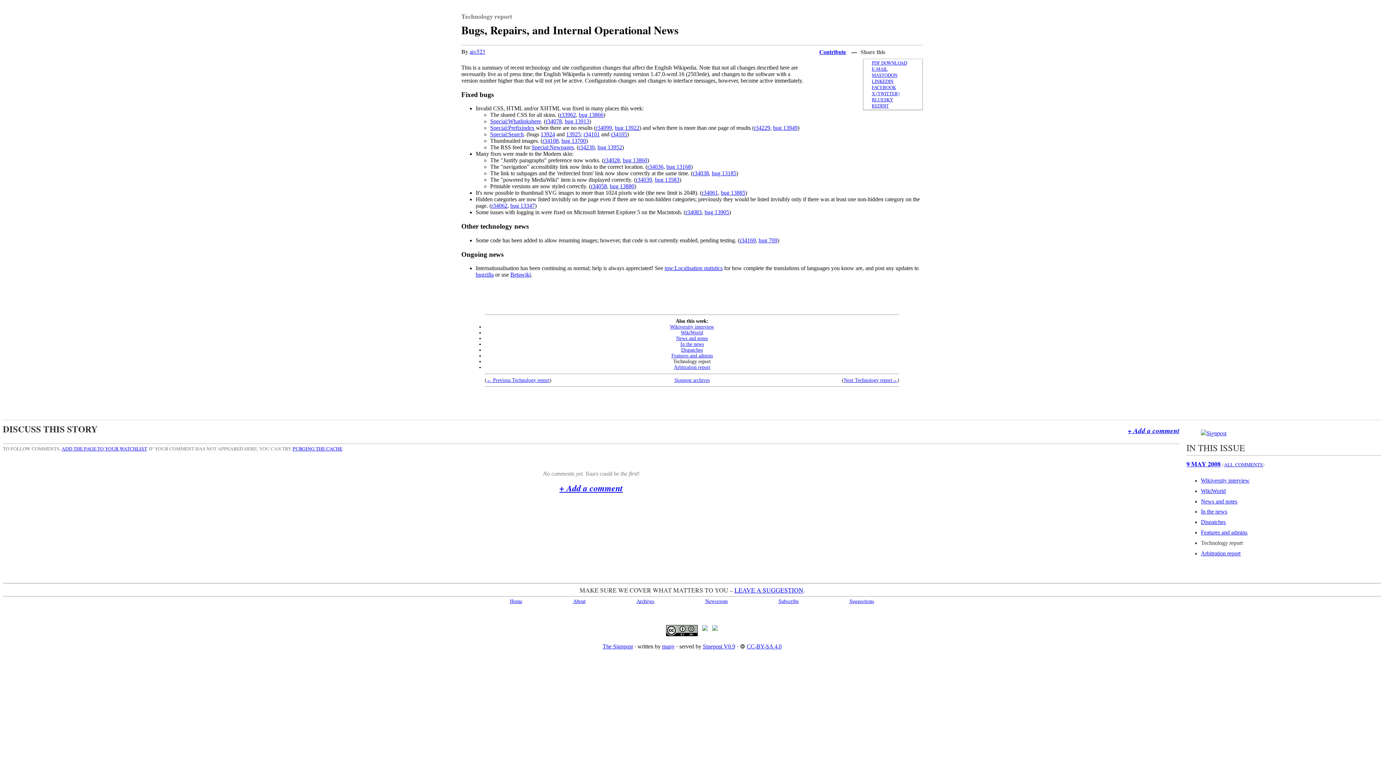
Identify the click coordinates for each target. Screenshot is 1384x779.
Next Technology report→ (870, 380)
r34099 (604, 128)
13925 (573, 134)
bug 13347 (522, 206)
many (668, 646)
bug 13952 (610, 147)
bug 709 (768, 240)
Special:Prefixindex (512, 128)
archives (692, 380)
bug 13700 (574, 141)
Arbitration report (692, 367)
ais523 (477, 51)
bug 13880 (622, 186)
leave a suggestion (769, 590)
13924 (548, 134)
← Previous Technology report (518, 380)
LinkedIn (882, 81)
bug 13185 (724, 173)
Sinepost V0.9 (719, 646)
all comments (1243, 464)
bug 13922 (627, 128)
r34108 (550, 141)
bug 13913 (577, 121)
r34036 (655, 167)
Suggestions (862, 601)
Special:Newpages (553, 147)
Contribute (832, 52)
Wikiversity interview (692, 327)
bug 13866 (591, 115)
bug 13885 (733, 193)
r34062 (499, 206)
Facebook (884, 87)
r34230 (586, 147)
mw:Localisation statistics (694, 268)
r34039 (644, 180)
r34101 (592, 134)
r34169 (748, 240)
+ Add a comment (1153, 430)
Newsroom (716, 601)
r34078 (554, 121)
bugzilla (485, 275)
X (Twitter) (886, 94)
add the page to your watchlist (104, 448)
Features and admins (692, 355)
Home (516, 601)
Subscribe (788, 601)
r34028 (612, 160)
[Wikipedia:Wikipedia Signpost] (1213, 433)
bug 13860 (635, 160)
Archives (645, 601)
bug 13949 (785, 128)
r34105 (619, 134)
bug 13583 (667, 180)
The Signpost (618, 646)
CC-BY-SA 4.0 (764, 646)
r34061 (710, 193)
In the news (692, 344)
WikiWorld (692, 332)
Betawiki (520, 275)
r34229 (762, 128)
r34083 (694, 212)
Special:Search (507, 134)
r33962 (568, 115)
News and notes (692, 338)
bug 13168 (678, 167)
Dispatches (692, 350)
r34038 (701, 173)
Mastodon (884, 75)
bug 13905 (717, 212)
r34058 (599, 186)
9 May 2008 (1203, 463)
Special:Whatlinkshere (515, 121)
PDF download (889, 63)
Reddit (880, 106)
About (579, 601)
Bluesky (882, 100)
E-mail (880, 69)
